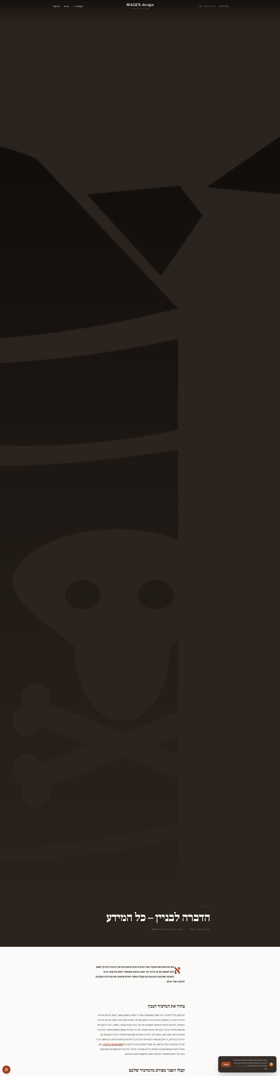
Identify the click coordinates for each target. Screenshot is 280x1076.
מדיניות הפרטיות (240, 1066)
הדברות (206, 906)
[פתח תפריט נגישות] (6, 1069)
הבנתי (226, 1064)
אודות (66, 6)
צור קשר (56, 6)
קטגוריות (79, 6)
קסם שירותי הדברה (113, 1044)
